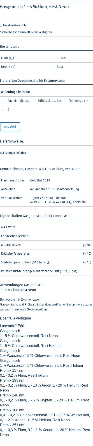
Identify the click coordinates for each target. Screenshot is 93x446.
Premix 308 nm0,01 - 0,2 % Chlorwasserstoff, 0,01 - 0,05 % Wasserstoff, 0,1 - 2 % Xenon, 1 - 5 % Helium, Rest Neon (45, 415)
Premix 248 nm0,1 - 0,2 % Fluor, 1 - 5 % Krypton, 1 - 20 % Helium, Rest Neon (44, 400)
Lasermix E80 (12, 326)
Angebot (10, 126)
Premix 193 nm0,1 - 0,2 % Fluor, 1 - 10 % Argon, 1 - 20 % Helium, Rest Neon (44, 385)
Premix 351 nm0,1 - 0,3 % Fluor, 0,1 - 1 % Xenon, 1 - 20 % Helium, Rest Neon (45, 430)
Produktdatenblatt (15, 25)
